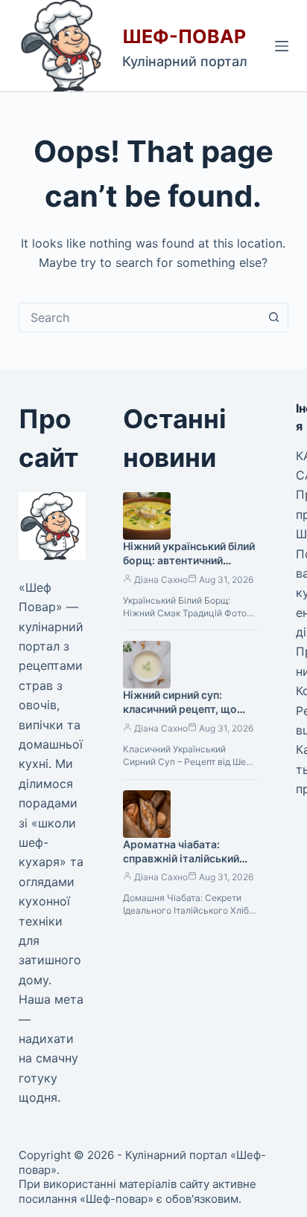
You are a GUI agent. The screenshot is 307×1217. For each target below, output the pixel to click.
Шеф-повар (184, 36)
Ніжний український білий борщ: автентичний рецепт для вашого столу (189, 560)
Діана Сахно (161, 579)
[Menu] (281, 46)
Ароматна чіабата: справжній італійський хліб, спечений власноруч (188, 858)
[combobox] (139, 317)
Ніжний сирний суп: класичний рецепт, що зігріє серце (180, 708)
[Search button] (273, 317)
